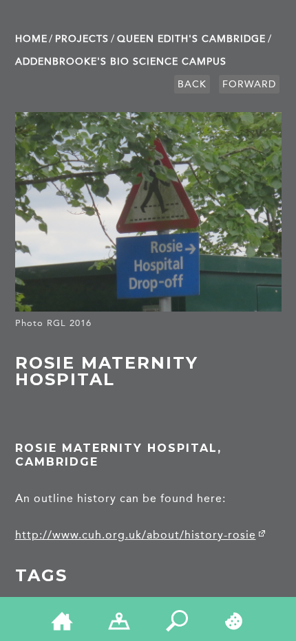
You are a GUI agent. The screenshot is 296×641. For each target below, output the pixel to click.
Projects (82, 39)
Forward (249, 84)
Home (31, 39)
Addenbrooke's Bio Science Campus (120, 61)
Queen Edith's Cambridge (191, 39)
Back (192, 84)
